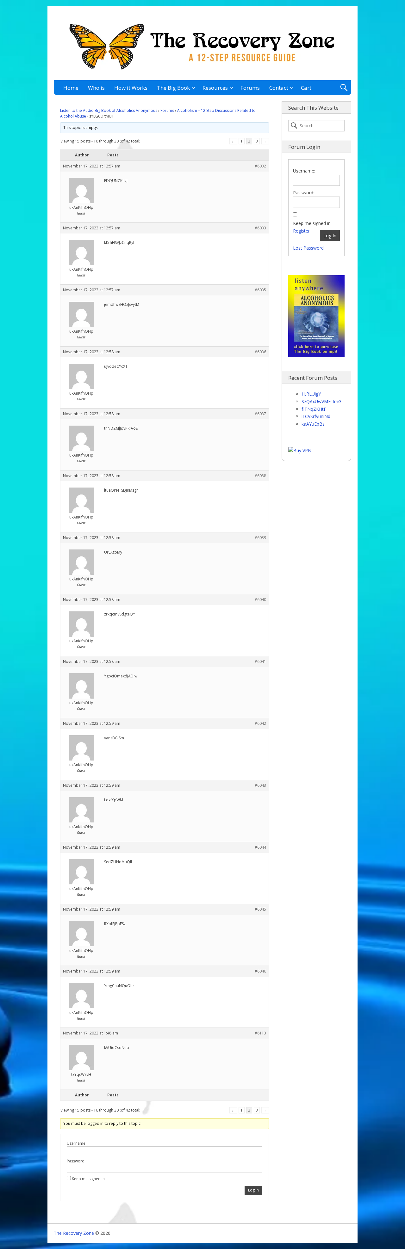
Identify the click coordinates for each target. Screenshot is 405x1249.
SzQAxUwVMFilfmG (321, 401)
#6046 (260, 971)
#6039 (260, 537)
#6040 (260, 599)
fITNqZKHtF (314, 409)
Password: (76, 1161)
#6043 (260, 785)
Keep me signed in (88, 1178)
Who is (96, 87)
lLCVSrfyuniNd (316, 416)
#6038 (260, 475)
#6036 (260, 352)
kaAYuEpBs (313, 424)
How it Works (130, 87)
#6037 (260, 413)
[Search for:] (316, 125)
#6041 (260, 661)
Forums (250, 87)
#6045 (260, 909)
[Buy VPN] (299, 450)
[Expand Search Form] (343, 87)
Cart (306, 87)
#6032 (260, 166)
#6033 (260, 228)
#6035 (260, 290)
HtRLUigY (311, 394)
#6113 (260, 1033)
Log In (253, 1190)
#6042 (260, 723)
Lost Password (308, 248)
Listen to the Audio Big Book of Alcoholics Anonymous (108, 110)
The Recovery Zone (74, 1233)
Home (70, 87)
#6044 (260, 847)
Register (301, 231)
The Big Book (173, 87)
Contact (278, 87)
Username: (76, 1143)
